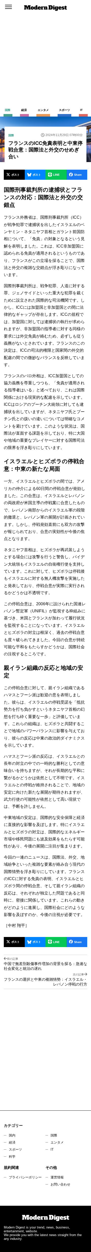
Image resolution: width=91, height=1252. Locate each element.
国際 (54, 1135)
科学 (12, 1156)
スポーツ (15, 1149)
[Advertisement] (45, 48)
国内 (12, 1135)
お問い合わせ (60, 1184)
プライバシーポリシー (25, 1177)
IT (52, 1149)
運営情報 (57, 1177)
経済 (12, 1142)
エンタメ (57, 1142)
